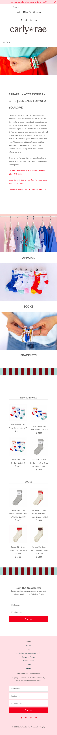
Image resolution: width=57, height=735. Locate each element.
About (28, 668)
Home (28, 646)
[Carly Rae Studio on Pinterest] (26, 20)
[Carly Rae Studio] (28, 30)
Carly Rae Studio (24, 727)
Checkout (37, 12)
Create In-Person (28, 657)
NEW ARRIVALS (28, 397)
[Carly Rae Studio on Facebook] (21, 20)
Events (28, 665)
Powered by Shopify (38, 727)
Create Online (28, 661)
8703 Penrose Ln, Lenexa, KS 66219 (27, 189)
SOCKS (28, 481)
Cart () (28, 12)
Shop (28, 649)
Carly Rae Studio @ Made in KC (28, 653)
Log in (18, 12)
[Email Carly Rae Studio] (35, 20)
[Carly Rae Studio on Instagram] (31, 20)
